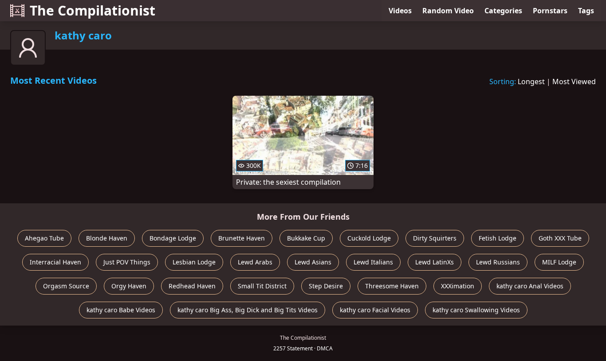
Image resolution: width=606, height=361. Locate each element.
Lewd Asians (313, 262)
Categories (503, 11)
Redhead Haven (192, 286)
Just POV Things (126, 262)
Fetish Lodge (497, 238)
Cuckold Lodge (369, 238)
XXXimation (457, 286)
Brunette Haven (241, 238)
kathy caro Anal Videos (529, 286)
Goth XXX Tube (560, 238)
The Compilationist (92, 10)
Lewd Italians (373, 262)
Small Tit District (262, 286)
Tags (586, 11)
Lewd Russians (498, 262)
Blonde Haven (106, 238)
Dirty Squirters (434, 238)
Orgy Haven (128, 286)
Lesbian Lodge (194, 262)
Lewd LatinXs (434, 262)
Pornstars (550, 11)
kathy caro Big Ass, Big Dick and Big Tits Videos (247, 310)
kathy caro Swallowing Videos (476, 310)
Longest (531, 81)
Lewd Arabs (255, 262)
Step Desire (326, 286)
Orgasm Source (66, 286)
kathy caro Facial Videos (375, 310)
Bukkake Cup (306, 238)
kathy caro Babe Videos (121, 310)
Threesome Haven (392, 286)
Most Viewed (574, 81)
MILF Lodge (559, 262)
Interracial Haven (55, 262)
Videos (400, 11)
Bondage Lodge (173, 238)
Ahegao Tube (44, 238)
